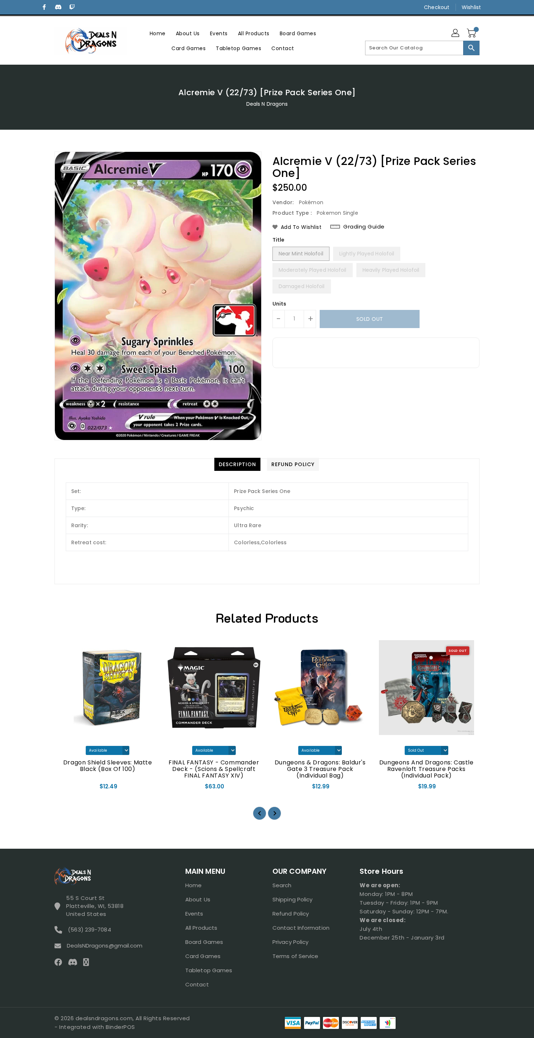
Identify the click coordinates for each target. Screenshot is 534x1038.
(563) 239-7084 (89, 929)
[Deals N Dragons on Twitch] (71, 7)
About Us (197, 899)
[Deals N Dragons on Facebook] (44, 7)
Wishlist (471, 7)
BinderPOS (120, 1027)
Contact (197, 984)
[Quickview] (66, 788)
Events (194, 913)
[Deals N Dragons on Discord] (58, 7)
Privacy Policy (290, 942)
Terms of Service (295, 956)
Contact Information (300, 928)
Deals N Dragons (267, 104)
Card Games (203, 956)
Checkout (436, 7)
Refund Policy (290, 913)
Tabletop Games (208, 970)
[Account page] (456, 33)
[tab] (237, 464)
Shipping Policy (292, 899)
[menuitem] (157, 33)
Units (279, 303)
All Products (201, 928)
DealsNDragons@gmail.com (104, 945)
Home (193, 885)
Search (282, 885)
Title (278, 239)
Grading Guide (364, 226)
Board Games (204, 942)
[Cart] (472, 33)
